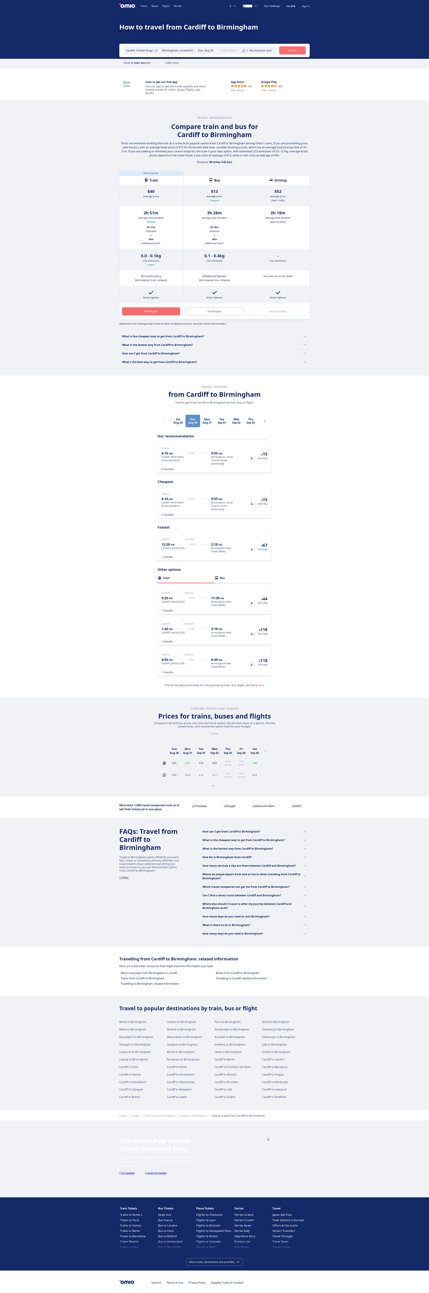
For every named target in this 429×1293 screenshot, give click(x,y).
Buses (154, 6)
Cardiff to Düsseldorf (132, 1082)
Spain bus (164, 1215)
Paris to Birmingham (227, 1022)
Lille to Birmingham (274, 1044)
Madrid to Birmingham (181, 1029)
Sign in (306, 6)
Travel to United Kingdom (159, 1116)
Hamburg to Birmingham (278, 1029)
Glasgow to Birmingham (182, 1044)
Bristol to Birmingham (181, 1052)
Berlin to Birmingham (132, 1022)
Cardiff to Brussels (226, 1082)
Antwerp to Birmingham (229, 1044)
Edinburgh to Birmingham (278, 1037)
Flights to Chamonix (209, 1215)
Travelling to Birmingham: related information (150, 984)
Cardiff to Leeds (177, 1097)
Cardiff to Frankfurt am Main (232, 1067)
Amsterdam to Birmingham (231, 1029)
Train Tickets (128, 1208)
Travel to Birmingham (193, 1116)
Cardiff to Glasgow (131, 1089)
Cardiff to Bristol (129, 1097)
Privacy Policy (197, 1282)
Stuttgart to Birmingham (135, 1044)
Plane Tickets (205, 1208)
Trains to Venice (130, 1225)
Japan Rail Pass (282, 1215)
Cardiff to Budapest (179, 1089)
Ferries (177, 6)
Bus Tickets (165, 1208)
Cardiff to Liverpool (274, 1089)
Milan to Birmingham (132, 1029)
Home (123, 1116)
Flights (166, 6)
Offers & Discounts (285, 1225)
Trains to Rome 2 (131, 1215)
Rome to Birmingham (275, 1022)
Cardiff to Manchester (181, 1082)
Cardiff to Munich (225, 1074)
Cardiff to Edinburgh (275, 1082)
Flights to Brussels (208, 1225)
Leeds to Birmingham (228, 1052)
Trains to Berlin (130, 1231)
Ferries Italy (242, 1231)
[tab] (186, 578)
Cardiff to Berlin (224, 1059)
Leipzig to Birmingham (133, 1059)
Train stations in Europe (288, 1220)
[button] (207, 50)
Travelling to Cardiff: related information (241, 978)
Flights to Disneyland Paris (213, 1231)
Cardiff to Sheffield (274, 1097)
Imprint (156, 1282)
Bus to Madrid (167, 1236)
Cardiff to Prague (273, 1074)
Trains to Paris (129, 1220)
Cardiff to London (273, 1059)
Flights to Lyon (206, 1220)
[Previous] (163, 751)
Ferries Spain (243, 1225)
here (261, 685)
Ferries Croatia (244, 1220)
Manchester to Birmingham (184, 1037)
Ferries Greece (244, 1215)
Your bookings (272, 6)
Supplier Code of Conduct (227, 1282)
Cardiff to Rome (177, 1067)
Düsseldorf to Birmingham (136, 1037)
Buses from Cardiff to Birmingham (237, 973)
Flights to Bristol (207, 1236)
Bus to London (167, 1225)
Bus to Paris (166, 1231)
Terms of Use (174, 1282)
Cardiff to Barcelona (274, 1067)
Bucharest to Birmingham (183, 1059)
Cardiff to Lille (223, 1089)
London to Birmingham (181, 1022)
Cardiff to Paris (128, 1067)
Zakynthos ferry (244, 1236)
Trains (144, 6)
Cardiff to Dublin (224, 1097)
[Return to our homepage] (130, 6)
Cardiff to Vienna (130, 1074)
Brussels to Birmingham (229, 1037)
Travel (135, 1116)
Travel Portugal (282, 1236)
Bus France (165, 1220)
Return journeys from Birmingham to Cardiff (149, 973)
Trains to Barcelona (133, 1236)
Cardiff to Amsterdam (180, 1074)
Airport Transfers (283, 1231)
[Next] (265, 420)
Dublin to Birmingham (276, 1052)
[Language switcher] (250, 6)
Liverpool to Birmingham (135, 1052)
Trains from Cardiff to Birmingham (142, 978)
